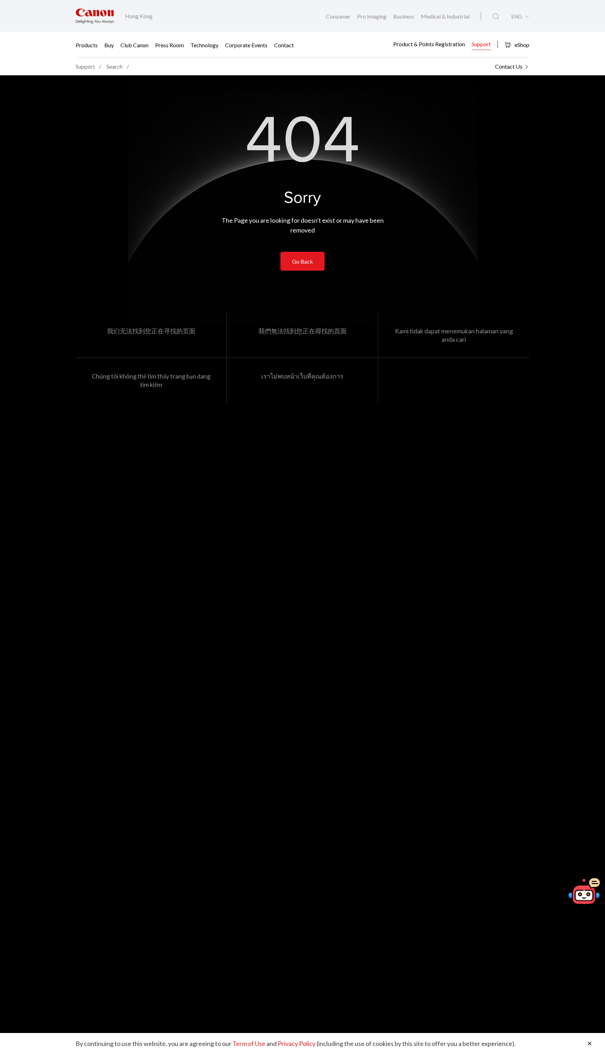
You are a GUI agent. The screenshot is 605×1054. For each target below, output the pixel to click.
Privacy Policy (296, 1043)
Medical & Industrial (445, 16)
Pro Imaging (372, 16)
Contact (284, 44)
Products (87, 44)
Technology (204, 44)
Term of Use (248, 1043)
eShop (521, 44)
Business (404, 16)
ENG (516, 16)
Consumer (339, 16)
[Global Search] (495, 16)
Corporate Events (246, 44)
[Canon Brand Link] (95, 15)
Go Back (302, 261)
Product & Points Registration (429, 44)
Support (481, 44)
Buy (109, 44)
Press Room (169, 44)
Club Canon (134, 44)
